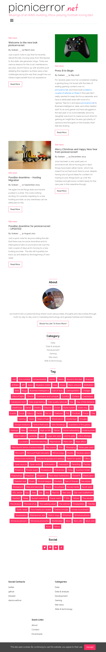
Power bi (19, 470)
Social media (73, 487)
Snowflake (59, 487)
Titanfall (91, 504)
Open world (35, 464)
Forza (85, 413)
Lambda (32, 436)
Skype (48, 487)
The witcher (64, 504)
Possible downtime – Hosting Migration (24, 179)
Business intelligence (39, 391)
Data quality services (57, 402)
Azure (62, 385)
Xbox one (90, 521)
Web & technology (53, 361)
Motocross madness (24, 458)
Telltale (76, 498)
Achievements (39, 379)
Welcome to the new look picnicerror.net (22, 44)
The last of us (30, 504)
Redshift (76, 475)
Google (83, 419)
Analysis (89, 379)
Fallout (30, 413)
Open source (21, 464)
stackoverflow (14, 600)
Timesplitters (78, 504)
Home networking (71, 430)
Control (65, 396)
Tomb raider (21, 509)
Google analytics (22, 425)
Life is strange (84, 436)
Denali (28, 408)
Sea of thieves (71, 481)
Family (39, 413)
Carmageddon (73, 391)
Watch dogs (53, 515)
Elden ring (82, 408)
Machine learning (39, 442)
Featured (59, 413)
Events (13, 413)
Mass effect (81, 442)
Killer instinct (20, 436)
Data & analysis (53, 346)
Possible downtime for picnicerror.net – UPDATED (29, 227)
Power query (32, 470)
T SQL (67, 498)
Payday (87, 464)
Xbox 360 (78, 521)
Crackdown (87, 396)
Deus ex (47, 408)
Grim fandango (58, 425)
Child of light (18, 396)
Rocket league (44, 481)
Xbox (68, 521)
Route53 (58, 481)
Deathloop (17, 408)
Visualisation (21, 515)
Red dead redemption (59, 475)
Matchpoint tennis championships (27, 447)
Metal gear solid (86, 447)
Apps (30, 385)
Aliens (61, 379)
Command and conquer (47, 396)
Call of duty (57, 391)
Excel (21, 413)
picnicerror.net (61, 90)
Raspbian (29, 475)
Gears (31, 419)
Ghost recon (57, 419)
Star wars (66, 492)
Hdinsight (33, 430)
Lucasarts (23, 442)
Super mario (55, 498)
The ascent (87, 498)
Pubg (70, 470)
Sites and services (34, 487)
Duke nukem (69, 408)
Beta (17, 391)
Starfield (16, 498)
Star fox (55, 492)
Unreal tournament (80, 509)
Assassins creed (43, 385)
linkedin (12, 596)
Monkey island (83, 453)
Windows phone (82, 515)
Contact (35, 629)
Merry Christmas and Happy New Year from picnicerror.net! (76, 150)
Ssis (40, 492)
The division (15, 504)
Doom (57, 408)
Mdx (61, 447)
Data (53, 343)
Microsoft (19, 453)
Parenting (76, 464)
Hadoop (14, 430)
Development (53, 350)
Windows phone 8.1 (40, 521)
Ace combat (24, 379)
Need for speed (74, 458)
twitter (11, 587)
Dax (72, 402)
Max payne (51, 447)
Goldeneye (71, 419)
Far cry (48, 413)
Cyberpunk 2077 (18, 402)
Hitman (57, 430)
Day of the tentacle (85, 402)
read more (15, 84)
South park (87, 487)
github (11, 591)
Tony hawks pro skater (41, 509)
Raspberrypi (16, 475)
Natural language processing (50, 458)
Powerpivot (46, 470)
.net (14, 379)
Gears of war (43, 419)
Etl (91, 408)
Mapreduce (55, 442)
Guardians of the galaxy (79, 425)
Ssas (34, 492)
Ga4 (93, 413)
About (34, 625)
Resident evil (20, 481)
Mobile (70, 453)
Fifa (67, 413)
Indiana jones (88, 430)
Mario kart (68, 442)
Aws (55, 385)
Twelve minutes (61, 509)
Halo (23, 430)
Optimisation (49, 464)
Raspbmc (41, 475)
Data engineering (37, 402)
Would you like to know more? (53, 324)
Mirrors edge (58, 453)
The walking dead (47, 504)
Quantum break (83, 470)
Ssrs (47, 492)
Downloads (37, 634)
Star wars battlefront (83, 492)
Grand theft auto (40, 425)
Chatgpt (86, 391)
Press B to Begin (64, 70)
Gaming (53, 353)
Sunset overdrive (39, 498)
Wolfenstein (57, 521)
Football (76, 413)
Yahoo (57, 526)
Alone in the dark (74, 379)
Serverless (85, 481)
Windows (67, 515)
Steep (25, 498)
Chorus (30, 396)
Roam (32, 481)
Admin (52, 379)
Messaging (71, 447)
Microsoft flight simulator (38, 453)
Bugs (24, 391)
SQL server (17, 492)
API (23, 385)
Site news (12, 38)
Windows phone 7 (19, 521)
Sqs (27, 492)
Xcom (48, 526)
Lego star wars (54, 436)
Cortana (75, 396)
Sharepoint (18, 487)
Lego (42, 436)
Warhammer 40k (37, 515)
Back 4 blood (74, 385)
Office (87, 458)
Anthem (15, 385)
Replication (88, 475)
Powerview (60, 470)
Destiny (37, 408)
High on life (45, 430)
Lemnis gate (69, 436)
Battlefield (88, 385)
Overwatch (63, 464)
